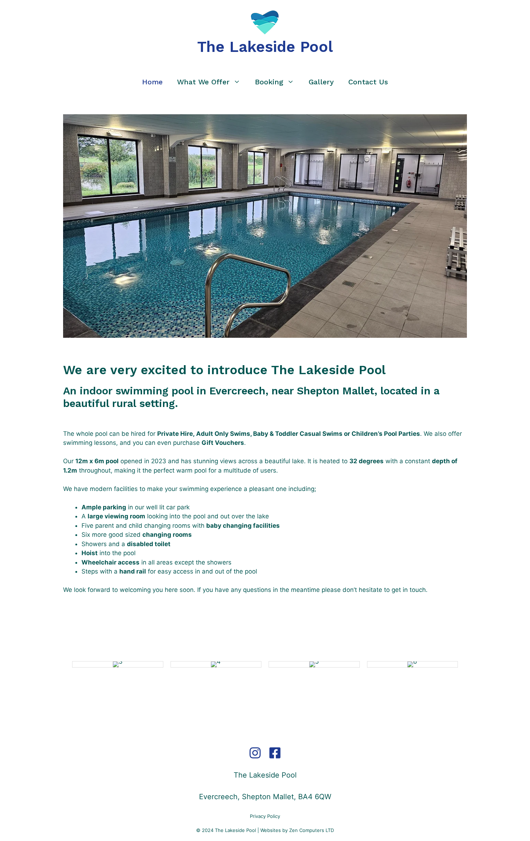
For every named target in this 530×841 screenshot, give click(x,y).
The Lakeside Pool (265, 47)
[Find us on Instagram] (255, 758)
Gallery (321, 82)
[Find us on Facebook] (275, 758)
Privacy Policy (265, 816)
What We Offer (203, 82)
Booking (269, 82)
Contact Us (368, 82)
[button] (66, 664)
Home (152, 82)
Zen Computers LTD (311, 830)
